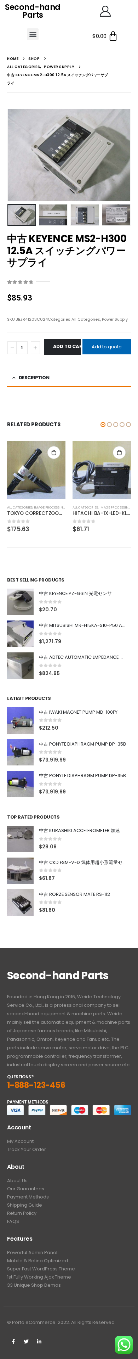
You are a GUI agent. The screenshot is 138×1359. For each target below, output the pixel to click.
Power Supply (115, 319)
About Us (17, 1180)
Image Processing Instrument (60, 507)
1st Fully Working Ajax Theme (39, 1277)
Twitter (26, 1341)
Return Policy (21, 1213)
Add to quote (107, 346)
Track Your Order (26, 1149)
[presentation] (16, 155)
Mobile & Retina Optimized (37, 1260)
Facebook (13, 1341)
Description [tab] (34, 377)
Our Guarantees (25, 1188)
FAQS (13, 1221)
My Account (20, 1141)
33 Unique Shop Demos (34, 1285)
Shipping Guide (24, 1205)
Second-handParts (33, 11)
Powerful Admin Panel (32, 1252)
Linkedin (39, 1341)
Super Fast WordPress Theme (41, 1268)
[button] (33, 34)
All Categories (85, 319)
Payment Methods (28, 1197)
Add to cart (67, 346)
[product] (36, 470)
